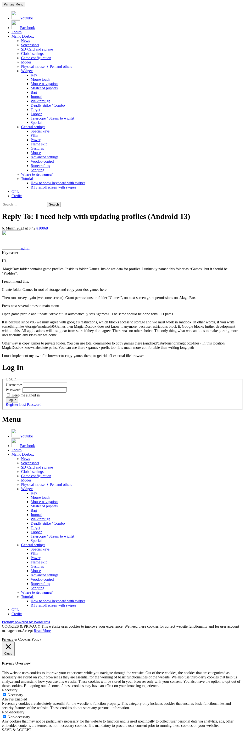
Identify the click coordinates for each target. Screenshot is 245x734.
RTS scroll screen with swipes (53, 187)
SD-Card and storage (37, 49)
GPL (15, 191)
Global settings (32, 54)
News (25, 41)
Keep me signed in (25, 395)
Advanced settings (44, 157)
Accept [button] (27, 631)
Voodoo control (42, 161)
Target (35, 110)
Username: (14, 385)
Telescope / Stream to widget (52, 118)
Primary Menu (13, 4)
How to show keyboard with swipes (58, 183)
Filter (35, 135)
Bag (34, 92)
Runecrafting (40, 166)
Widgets (27, 71)
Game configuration (36, 58)
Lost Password (30, 404)
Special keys (40, 131)
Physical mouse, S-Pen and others (46, 66)
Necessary (15, 695)
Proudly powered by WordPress (26, 622)
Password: (14, 390)
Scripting (37, 170)
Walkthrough (40, 101)
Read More (42, 631)
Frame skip (39, 144)
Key (34, 75)
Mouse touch (40, 79)
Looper (36, 114)
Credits (16, 196)
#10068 (42, 228)
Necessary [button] (9, 690)
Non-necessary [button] (13, 712)
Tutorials (27, 179)
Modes (26, 62)
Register (12, 404)
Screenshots (30, 45)
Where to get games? (37, 174)
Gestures (37, 148)
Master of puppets (44, 88)
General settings (33, 127)
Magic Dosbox (22, 36)
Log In (12, 400)
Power (35, 140)
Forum (16, 32)
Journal (36, 97)
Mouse (36, 153)
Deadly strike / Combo (48, 105)
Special (36, 122)
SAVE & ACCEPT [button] (16, 730)
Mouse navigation (44, 84)
